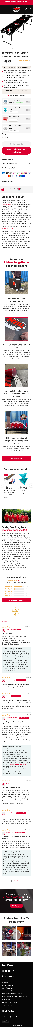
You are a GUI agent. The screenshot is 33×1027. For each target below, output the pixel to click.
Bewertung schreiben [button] (16, 600)
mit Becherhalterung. (8, 228)
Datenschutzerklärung (8, 991)
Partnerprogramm (7, 999)
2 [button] (14, 881)
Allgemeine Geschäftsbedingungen (12, 993)
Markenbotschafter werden (9, 1002)
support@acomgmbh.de (13, 1017)
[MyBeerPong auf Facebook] (6, 971)
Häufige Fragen (7, 181)
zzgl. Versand (11, 62)
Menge (4, 134)
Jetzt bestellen (16, 906)
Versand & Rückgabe (9, 163)
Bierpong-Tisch (7, 204)
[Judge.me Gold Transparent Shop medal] (15, 611)
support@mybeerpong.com (18, 764)
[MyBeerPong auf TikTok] (13, 971)
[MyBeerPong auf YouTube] (9, 971)
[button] (23, 61)
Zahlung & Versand (7, 985)
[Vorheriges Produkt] (2, 485)
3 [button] (17, 881)
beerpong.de (5, 1021)
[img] (6, 627)
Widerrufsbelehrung (7, 988)
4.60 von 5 (21, 581)
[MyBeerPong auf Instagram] (3, 971)
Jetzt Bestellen (16, 458)
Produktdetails (7, 159)
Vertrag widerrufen (7, 1005)
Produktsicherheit (8, 168)
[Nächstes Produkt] (31, 485)
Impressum (5, 982)
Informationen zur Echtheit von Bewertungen (15, 996)
